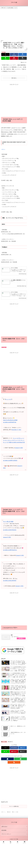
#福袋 (16, 420)
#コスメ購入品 (6, 521)
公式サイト (3, 149)
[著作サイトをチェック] (7, 758)
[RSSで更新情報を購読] (14, 762)
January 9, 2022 (19, 447)
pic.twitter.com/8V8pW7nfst (9, 422)
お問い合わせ (4, 826)
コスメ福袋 (5, 741)
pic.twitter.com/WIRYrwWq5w (10, 460)
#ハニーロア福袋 (7, 442)
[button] (22, 58)
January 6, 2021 (20, 555)
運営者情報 (3, 830)
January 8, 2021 (7, 537)
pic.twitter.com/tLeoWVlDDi (9, 580)
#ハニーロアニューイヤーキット (16, 440)
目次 (13, 78)
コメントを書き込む (14, 806)
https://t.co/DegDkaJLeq (9, 420)
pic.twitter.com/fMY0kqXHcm (10, 550)
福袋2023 (11, 741)
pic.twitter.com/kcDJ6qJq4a (9, 529)
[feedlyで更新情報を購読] (20, 758)
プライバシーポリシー (6, 834)
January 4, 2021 (19, 586)
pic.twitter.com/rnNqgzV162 (18, 442)
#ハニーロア (9, 399)
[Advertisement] (14, 23)
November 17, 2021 (16, 429)
